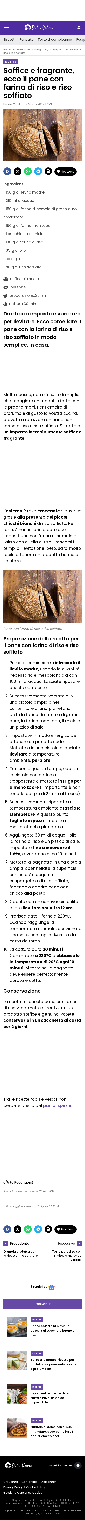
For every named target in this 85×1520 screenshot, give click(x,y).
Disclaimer (48, 1482)
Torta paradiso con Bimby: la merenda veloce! (67, 1255)
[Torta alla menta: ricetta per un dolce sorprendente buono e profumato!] (17, 1365)
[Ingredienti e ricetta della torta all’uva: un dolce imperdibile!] (17, 1398)
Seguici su (39, 1286)
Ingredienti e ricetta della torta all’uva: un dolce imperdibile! (50, 1398)
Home (7, 49)
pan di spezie (57, 1105)
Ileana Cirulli (11, 104)
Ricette (17, 49)
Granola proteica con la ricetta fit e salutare (20, 1253)
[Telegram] (38, 171)
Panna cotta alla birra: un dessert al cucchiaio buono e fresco (52, 1330)
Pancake (26, 39)
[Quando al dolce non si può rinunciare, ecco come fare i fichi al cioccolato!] (17, 1432)
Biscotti (9, 39)
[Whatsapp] (28, 171)
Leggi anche (43, 1304)
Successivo (66, 1243)
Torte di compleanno (55, 39)
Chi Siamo (10, 1482)
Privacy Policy (13, 1487)
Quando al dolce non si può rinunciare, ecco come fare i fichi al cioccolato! (52, 1431)
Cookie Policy (35, 1487)
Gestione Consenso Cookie (22, 1493)
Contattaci (29, 1482)
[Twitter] (17, 171)
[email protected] (15, 1503)
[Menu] (6, 27)
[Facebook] (7, 171)
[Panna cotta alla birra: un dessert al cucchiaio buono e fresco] (17, 1331)
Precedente (19, 1243)
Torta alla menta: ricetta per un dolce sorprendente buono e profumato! (53, 1364)
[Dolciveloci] (38, 27)
